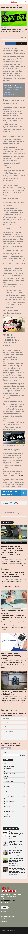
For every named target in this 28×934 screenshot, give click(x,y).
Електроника (7, 786)
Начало (4, 911)
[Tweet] (21, 43)
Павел (20, 35)
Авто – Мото (7, 771)
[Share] (10, 43)
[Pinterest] (17, 503)
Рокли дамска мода (9, 811)
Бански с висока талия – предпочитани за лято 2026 (16, 852)
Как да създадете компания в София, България (13, 693)
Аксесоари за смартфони (10, 773)
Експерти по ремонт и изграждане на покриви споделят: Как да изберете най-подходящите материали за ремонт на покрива (13, 551)
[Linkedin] (15, 503)
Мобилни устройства (9, 801)
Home (2, 4)
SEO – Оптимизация (9, 766)
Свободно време (8, 814)
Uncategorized (7, 768)
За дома (6, 788)
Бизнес (6, 4)
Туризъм (6, 819)
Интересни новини (9, 793)
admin (11, 559)
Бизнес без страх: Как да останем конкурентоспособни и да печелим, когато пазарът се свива (13, 615)
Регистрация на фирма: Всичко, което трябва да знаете (12, 655)
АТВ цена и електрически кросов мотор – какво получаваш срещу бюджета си (17, 861)
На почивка (7, 806)
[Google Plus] (12, 503)
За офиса (6, 791)
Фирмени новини (8, 824)
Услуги (5, 821)
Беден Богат (6, 52)
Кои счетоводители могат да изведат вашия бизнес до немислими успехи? (14, 574)
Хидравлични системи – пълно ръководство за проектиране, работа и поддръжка (16, 834)
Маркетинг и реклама (9, 799)
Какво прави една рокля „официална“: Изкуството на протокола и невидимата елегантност (17, 870)
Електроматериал (8, 783)
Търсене (5, 752)
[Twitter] (10, 503)
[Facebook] (7, 503)
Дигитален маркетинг (9, 781)
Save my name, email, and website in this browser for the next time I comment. (12, 744)
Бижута (6, 776)
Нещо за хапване (8, 809)
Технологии (7, 816)
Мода (5, 804)
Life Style (6, 763)
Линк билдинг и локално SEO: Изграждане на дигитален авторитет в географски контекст (16, 844)
